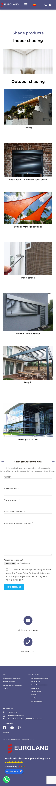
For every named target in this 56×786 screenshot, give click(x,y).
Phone (28, 648)
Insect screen (28, 277)
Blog (5, 674)
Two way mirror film (28, 439)
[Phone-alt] (45, 5)
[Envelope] (50, 5)
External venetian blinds (28, 333)
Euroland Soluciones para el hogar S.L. (28, 758)
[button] (26, 5)
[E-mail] (28, 620)
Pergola (28, 382)
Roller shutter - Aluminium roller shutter (28, 179)
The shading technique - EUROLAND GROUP (19, 739)
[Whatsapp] (6, 779)
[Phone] (28, 641)
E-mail (28, 627)
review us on (12, 771)
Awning (28, 127)
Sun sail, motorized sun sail (28, 226)
